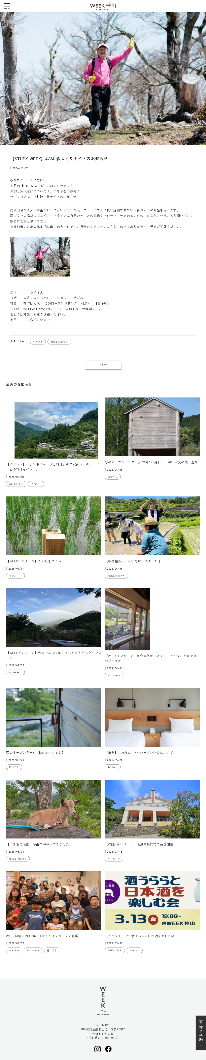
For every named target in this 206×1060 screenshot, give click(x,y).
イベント (38, 341)
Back (9, 16)
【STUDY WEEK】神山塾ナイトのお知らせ (45, 196)
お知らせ (113, 767)
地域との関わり (59, 341)
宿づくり (113, 476)
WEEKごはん (16, 484)
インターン (15, 575)
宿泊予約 (201, 1034)
